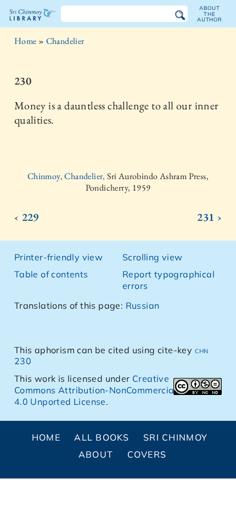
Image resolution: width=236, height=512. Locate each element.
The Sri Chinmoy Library (32, 24)
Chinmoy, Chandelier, (67, 176)
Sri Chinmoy (175, 437)
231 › (209, 217)
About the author (209, 14)
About (95, 454)
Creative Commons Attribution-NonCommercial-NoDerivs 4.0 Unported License (117, 390)
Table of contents (51, 274)
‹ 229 (26, 217)
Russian (143, 305)
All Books (102, 437)
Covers (147, 454)
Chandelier (65, 41)
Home (25, 41)
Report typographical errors (168, 280)
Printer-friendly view (58, 257)
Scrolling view (152, 257)
